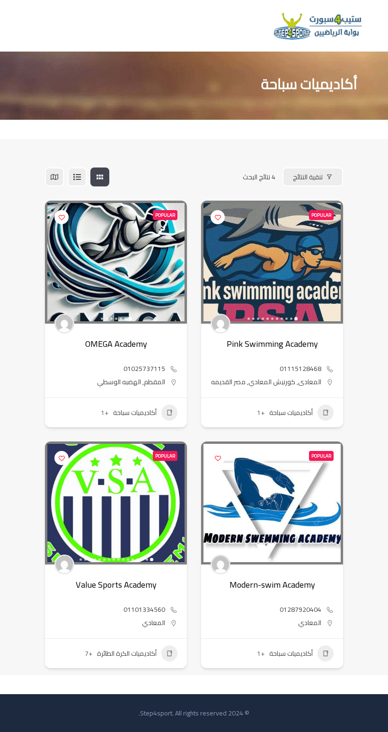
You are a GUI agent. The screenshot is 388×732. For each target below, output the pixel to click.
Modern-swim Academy (272, 584)
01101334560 (144, 609)
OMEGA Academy (116, 344)
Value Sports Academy (116, 584)
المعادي (153, 623)
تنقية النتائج (308, 177)
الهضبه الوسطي (119, 382)
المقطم (154, 382)
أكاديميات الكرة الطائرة (127, 653)
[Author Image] (64, 324)
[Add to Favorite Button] (61, 217)
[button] (175, 262)
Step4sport (156, 713)
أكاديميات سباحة (135, 412)
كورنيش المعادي (271, 382)
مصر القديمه (228, 382)
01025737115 (144, 368)
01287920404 (300, 609)
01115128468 (300, 368)
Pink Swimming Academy (272, 344)
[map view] (54, 177)
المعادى (309, 382)
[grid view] (99, 177)
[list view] (77, 177)
